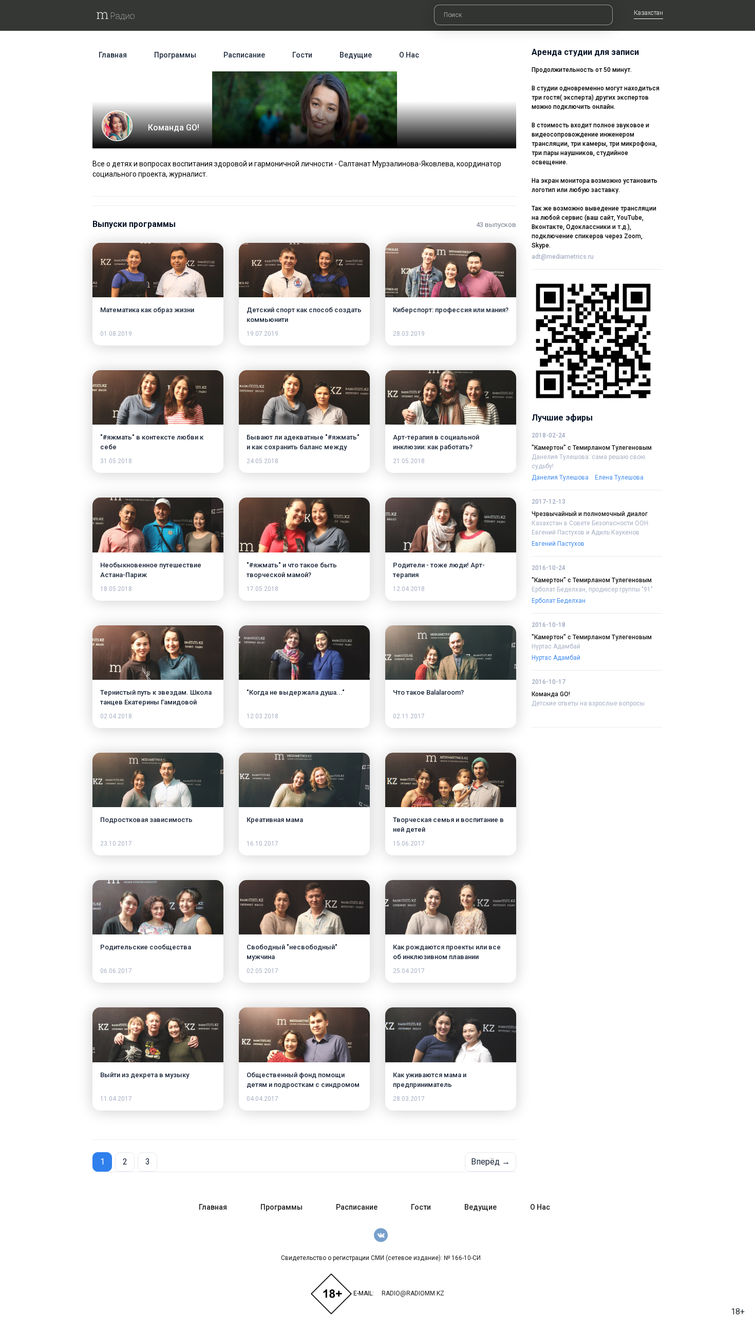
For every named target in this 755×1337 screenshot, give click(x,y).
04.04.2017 (262, 1098)
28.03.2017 (409, 1098)
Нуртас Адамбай (556, 646)
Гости (302, 55)
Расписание (244, 55)
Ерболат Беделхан (559, 600)
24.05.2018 (262, 461)
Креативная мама (275, 820)
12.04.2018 (409, 589)
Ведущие (355, 55)
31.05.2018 (116, 461)
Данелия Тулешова (560, 477)
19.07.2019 (262, 333)
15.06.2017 (409, 843)
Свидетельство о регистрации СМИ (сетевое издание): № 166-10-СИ (381, 1258)
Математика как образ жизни (147, 310)
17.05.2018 (262, 589)
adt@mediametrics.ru (563, 256)
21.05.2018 (409, 461)
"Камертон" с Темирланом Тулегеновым (592, 447)
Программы (175, 55)
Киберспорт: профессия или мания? (450, 310)
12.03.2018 (262, 716)
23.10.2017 (116, 843)
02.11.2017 (409, 716)
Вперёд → (490, 1162)
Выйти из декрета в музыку (144, 1075)
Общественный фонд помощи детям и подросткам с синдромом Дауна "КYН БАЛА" (303, 1084)
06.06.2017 (116, 971)
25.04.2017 (409, 971)
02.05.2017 (262, 971)
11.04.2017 (116, 1098)
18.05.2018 (116, 589)
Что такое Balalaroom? (428, 692)
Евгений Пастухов (558, 543)
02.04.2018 (116, 716)
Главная (113, 55)
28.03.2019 (409, 333)
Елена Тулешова (619, 477)
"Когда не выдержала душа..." (296, 692)
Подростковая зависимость (146, 820)
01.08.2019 (116, 333)
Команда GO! (551, 694)
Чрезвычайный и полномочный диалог (590, 514)
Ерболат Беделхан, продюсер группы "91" (592, 589)
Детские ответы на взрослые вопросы (588, 703)
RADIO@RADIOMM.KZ (413, 1293)
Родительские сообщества (145, 947)
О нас (409, 55)
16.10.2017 (262, 843)
